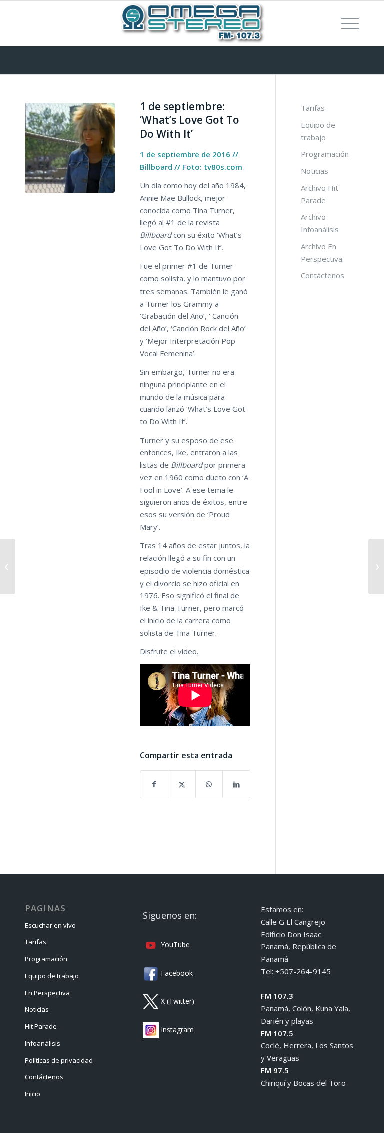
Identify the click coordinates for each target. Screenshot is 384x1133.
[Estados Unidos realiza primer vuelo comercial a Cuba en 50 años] (8, 566)
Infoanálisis (42, 1043)
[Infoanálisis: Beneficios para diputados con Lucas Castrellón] (376, 566)
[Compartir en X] (182, 784)
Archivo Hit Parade (319, 194)
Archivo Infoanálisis (320, 223)
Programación (325, 154)
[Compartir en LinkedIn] (236, 784)
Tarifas (313, 108)
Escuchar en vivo (50, 925)
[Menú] (345, 23)
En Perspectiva (47, 992)
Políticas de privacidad (59, 1060)
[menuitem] (345, 23)
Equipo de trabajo (318, 131)
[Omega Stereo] (192, 23)
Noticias (314, 171)
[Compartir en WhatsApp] (209, 784)
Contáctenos (322, 275)
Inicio (32, 1093)
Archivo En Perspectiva (321, 252)
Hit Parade (41, 1026)
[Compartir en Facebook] (154, 784)
